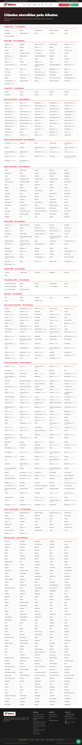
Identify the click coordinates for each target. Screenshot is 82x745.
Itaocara (51, 420)
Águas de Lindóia (68, 541)
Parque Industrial (69, 251)
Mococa (6, 631)
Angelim (21, 297)
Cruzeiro (7, 582)
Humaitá (54, 414)
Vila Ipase (38, 135)
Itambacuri (52, 187)
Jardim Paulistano (23, 617)
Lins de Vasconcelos (41, 431)
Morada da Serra (69, 120)
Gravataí (51, 323)
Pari (50, 640)
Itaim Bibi (51, 599)
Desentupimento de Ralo (38, 716)
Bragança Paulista (9, 561)
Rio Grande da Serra (68, 660)
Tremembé (52, 689)
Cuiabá (21, 108)
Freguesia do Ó (67, 588)
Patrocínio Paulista (24, 643)
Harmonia (37, 326)
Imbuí (8, 58)
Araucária (7, 228)
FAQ (46, 4)
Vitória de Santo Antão (24, 289)
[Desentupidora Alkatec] (10, 5)
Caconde (51, 564)
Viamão (36, 358)
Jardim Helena (67, 614)
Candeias (7, 53)
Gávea (9, 414)
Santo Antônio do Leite (40, 208)
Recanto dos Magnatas (10, 257)
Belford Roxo (37, 376)
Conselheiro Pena (38, 179)
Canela (51, 311)
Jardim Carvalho (26, 329)
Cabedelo (7, 272)
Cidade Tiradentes (9, 579)
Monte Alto (22, 634)
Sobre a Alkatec (52, 714)
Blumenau (22, 515)
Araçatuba (52, 547)
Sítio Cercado (9, 261)
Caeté (6, 176)
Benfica (54, 376)
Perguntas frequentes (53, 720)
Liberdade (52, 622)
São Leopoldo (38, 355)
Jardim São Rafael (40, 243)
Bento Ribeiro (70, 376)
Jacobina (22, 61)
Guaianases (22, 590)
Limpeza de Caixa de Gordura (39, 725)
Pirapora (66, 202)
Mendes (51, 437)
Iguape (21, 596)
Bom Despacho (53, 173)
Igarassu (36, 283)
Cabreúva (7, 564)
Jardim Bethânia (11, 329)
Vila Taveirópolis (25, 161)
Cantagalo (37, 386)
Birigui (6, 558)
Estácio (24, 407)
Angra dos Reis (8, 370)
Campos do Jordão (24, 570)
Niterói (9, 339)
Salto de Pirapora (53, 663)
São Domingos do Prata (25, 211)
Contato (50, 4)
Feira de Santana (23, 56)
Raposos (37, 205)
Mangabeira (52, 272)
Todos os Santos (69, 493)
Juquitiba (51, 620)
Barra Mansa (52, 373)
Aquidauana (22, 143)
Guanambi (52, 56)
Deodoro (54, 399)
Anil (23, 370)
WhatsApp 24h (70, 716)
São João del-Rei (53, 211)
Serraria (66, 33)
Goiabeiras (68, 108)
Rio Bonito (66, 468)
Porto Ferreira (53, 655)
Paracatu (37, 199)
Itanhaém (7, 602)
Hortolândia (37, 593)
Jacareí (66, 608)
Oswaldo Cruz (70, 445)
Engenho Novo (70, 402)
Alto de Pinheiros (38, 544)
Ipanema (39, 417)
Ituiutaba (7, 190)
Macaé (51, 430)
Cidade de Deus (25, 393)
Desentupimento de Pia (38, 714)
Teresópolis (10, 358)
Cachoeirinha (7, 311)
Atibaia (6, 553)
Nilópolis (66, 442)
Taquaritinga (52, 687)
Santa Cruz (24, 129)
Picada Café (37, 343)
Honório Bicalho (67, 181)
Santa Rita (66, 272)
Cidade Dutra (52, 576)
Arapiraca (7, 30)
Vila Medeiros (52, 701)
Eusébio (36, 91)
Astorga (21, 228)
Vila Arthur (23, 135)
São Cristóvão (11, 485)
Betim (21, 173)
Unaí (36, 216)
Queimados (7, 463)
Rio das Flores (38, 472)
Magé (21, 434)
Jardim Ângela (38, 614)
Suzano (21, 687)
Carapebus (52, 386)
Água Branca (37, 541)
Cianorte (7, 236)
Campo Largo (67, 230)
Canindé (6, 91)
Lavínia (21, 622)
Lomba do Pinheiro (55, 332)
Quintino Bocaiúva (25, 464)
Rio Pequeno (7, 663)
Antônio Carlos (23, 170)
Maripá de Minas (53, 193)
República (7, 660)
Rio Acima (66, 205)
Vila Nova (24, 533)
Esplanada (37, 297)
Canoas (66, 311)
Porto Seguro (8, 72)
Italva (21, 420)
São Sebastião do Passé (69, 77)
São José (22, 530)
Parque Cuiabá (54, 123)
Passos (66, 199)
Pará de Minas (53, 199)
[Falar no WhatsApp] (78, 742)
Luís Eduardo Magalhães (55, 64)
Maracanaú (66, 91)
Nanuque (37, 196)
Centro (8, 105)
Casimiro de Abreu (39, 389)
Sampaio (39, 475)
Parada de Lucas (40, 448)
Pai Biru (23, 251)
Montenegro (37, 336)
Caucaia (21, 91)
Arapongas (66, 225)
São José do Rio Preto (54, 675)
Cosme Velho (70, 396)
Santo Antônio (25, 75)
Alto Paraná (37, 225)
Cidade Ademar (38, 576)
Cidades (34, 4)
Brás (21, 561)
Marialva (51, 248)
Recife (65, 286)
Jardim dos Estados (26, 120)
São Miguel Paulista (68, 678)
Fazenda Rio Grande (24, 241)
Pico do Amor (39, 126)
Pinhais (21, 254)
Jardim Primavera (25, 117)
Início (24, 4)
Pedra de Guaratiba (55, 453)
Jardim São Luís (38, 617)
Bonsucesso (40, 380)
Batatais (66, 553)
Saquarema (52, 478)
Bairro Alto (54, 228)
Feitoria (54, 320)
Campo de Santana (41, 233)
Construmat (54, 105)
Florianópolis (37, 518)
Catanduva (7, 576)
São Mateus (54, 132)
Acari (24, 366)
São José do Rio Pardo (40, 675)
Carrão (51, 573)
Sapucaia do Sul (67, 352)
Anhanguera (22, 547)
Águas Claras (10, 83)
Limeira (6, 625)
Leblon (9, 430)
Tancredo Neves (10, 80)
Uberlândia (7, 216)
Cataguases (67, 176)
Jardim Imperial (55, 111)
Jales (51, 611)
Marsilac (21, 628)
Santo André (67, 669)
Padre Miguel (11, 447)
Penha (68, 452)
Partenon (24, 343)
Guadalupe (40, 411)
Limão (65, 622)
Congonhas (7, 179)
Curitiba (66, 236)
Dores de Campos (9, 181)
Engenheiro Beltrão (9, 241)
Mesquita (66, 437)
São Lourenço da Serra (10, 678)
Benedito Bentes (38, 30)
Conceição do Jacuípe (25, 53)
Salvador (66, 72)
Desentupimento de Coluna (39, 729)
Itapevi (51, 602)
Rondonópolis (8, 129)
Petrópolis (22, 456)
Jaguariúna (37, 611)
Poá (6, 655)
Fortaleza (52, 91)
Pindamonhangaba (39, 649)
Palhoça (51, 524)
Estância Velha (8, 320)
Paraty (51, 447)
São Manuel (37, 678)
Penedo (36, 33)
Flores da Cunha (68, 320)
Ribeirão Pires (23, 660)
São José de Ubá (68, 485)
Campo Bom (37, 311)
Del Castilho (40, 399)
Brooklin (51, 561)
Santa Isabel (54, 129)
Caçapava (22, 564)
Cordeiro (37, 396)
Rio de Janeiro (67, 472)
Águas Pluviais (36, 731)
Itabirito (21, 187)
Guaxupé (37, 181)
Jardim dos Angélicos (11, 152)
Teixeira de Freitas (24, 80)
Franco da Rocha (53, 588)
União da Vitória (53, 261)
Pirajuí (21, 652)
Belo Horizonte (8, 173)
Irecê (21, 58)
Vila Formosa (7, 698)
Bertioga (66, 555)
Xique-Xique (67, 80)
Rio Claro (7, 472)
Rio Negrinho (37, 527)
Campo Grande (53, 143)
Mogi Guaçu (52, 631)
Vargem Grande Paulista (10, 695)
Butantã (66, 561)
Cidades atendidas (53, 716)
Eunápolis (66, 53)
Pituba (67, 69)
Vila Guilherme (23, 698)
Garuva (51, 518)
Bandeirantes (39, 103)
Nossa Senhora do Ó (9, 637)
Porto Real (37, 459)
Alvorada (7, 308)
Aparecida (37, 547)
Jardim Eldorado (10, 111)
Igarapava (7, 596)
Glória (9, 411)
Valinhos (51, 692)
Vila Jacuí (37, 698)
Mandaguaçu (22, 248)
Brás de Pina (70, 380)
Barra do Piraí (23, 376)
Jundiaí (36, 620)
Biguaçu (6, 515)
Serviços (29, 4)
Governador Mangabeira (40, 56)
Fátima (9, 323)
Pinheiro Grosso (53, 202)
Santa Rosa (9, 132)
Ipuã (36, 599)
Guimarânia (52, 181)
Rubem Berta (25, 352)
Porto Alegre (67, 343)
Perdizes (51, 646)
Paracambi (22, 447)
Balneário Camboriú (39, 512)
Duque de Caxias (55, 108)
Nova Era (51, 196)
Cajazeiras (39, 50)
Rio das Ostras (53, 472)
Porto (52, 126)
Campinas (37, 567)
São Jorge (24, 355)
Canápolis (37, 176)
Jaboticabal (37, 608)
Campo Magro (8, 233)
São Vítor (7, 214)
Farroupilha (37, 320)
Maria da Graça (26, 437)
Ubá (21, 216)
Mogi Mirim (66, 631)
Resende (22, 468)
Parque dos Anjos (10, 344)
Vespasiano (67, 216)
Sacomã (21, 663)
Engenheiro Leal (40, 403)
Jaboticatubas (23, 190)
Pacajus (21, 94)
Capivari (6, 573)
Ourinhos (7, 640)
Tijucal (67, 132)
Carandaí (51, 176)
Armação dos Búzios (9, 373)
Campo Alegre (67, 515)
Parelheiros (37, 640)
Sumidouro (52, 482)
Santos (21, 672)
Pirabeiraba (68, 524)
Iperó (6, 599)
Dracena (6, 585)
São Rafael (69, 355)
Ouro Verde (39, 123)
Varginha (51, 216)
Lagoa (24, 427)
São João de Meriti (39, 488)
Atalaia (21, 30)
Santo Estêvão (53, 75)
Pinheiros (10, 156)
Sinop (21, 132)
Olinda (21, 286)
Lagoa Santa (7, 193)
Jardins (51, 617)
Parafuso (9, 69)
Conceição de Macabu (10, 396)
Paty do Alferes (8, 452)
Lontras (36, 524)
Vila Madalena (67, 698)
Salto (65, 663)
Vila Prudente (8, 704)
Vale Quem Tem (38, 300)
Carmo (6, 389)
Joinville (21, 524)
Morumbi (66, 634)
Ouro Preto (22, 199)
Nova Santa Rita (53, 339)
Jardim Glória (39, 111)
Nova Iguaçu (37, 445)
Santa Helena (39, 129)
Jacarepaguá (25, 423)
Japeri (36, 423)
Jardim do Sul (55, 329)
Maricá (36, 437)
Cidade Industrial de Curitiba (26, 237)
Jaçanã (51, 608)
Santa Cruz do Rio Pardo (40, 666)
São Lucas (22, 678)
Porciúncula (22, 459)
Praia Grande (67, 655)
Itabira (65, 184)
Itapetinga (66, 58)
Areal (65, 370)
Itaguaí (6, 420)
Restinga (39, 348)
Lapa (54, 427)
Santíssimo (25, 478)
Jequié (51, 61)
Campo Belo (22, 176)
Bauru (6, 555)
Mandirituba (37, 248)
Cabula (67, 47)
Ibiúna (65, 593)
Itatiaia (6, 423)
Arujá (51, 550)
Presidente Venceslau (24, 657)
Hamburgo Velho (26, 326)
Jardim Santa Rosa (40, 117)
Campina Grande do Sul (40, 230)
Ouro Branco (7, 199)
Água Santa (69, 504)
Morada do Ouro (10, 123)
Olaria (68, 151)
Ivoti (65, 326)
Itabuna (36, 58)
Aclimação (7, 541)
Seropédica (22, 482)
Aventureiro (9, 512)
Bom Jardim (7, 380)
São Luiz (7, 300)
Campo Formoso (68, 50)
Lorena (36, 625)
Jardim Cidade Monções (25, 244)
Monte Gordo (69, 64)
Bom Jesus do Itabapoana (25, 380)
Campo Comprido (55, 230)
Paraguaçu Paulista (24, 640)
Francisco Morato (38, 588)
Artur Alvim (37, 550)
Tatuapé (66, 687)
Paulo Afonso (38, 69)
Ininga (51, 297)
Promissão (37, 657)
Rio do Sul (52, 527)
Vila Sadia (53, 135)
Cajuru (8, 230)
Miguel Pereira (8, 442)
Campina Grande (23, 272)
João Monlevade (38, 190)
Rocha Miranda (26, 475)
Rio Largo (52, 33)
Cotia (51, 579)
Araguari (36, 170)
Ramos (54, 463)
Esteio (65, 317)
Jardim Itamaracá (40, 148)
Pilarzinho (9, 254)
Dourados (22, 147)
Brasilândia (37, 561)
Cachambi (25, 383)
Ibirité (6, 184)
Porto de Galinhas (53, 286)
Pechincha (40, 452)
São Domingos (8, 675)
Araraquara (66, 547)
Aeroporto (9, 225)
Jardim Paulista (69, 114)
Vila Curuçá (66, 695)
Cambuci (51, 383)
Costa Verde (68, 105)
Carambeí (52, 233)
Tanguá (6, 493)
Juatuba (51, 190)
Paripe (23, 69)
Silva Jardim (37, 482)
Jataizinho (52, 243)
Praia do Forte (40, 72)
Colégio (54, 392)
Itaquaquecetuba (23, 605)
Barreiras (22, 47)
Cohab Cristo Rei (25, 105)
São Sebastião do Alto (69, 488)
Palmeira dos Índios (24, 33)
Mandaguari (7, 248)
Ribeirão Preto (38, 660)
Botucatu (66, 558)
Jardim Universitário (55, 117)
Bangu (39, 373)
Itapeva (36, 602)
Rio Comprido (26, 472)
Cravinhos (66, 579)
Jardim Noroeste (55, 148)
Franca (21, 588)
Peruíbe (66, 646)
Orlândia (51, 637)
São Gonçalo (52, 485)
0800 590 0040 (65, 4)
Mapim (38, 120)
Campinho (69, 383)
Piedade (39, 456)
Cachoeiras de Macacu (40, 383)
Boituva (36, 558)
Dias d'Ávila (52, 53)
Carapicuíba (37, 573)
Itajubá (36, 187)
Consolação (22, 579)
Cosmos (9, 399)
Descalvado (52, 582)
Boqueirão (68, 228)
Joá (8, 427)
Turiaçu (39, 497)
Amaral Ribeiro (25, 308)
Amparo (66, 544)
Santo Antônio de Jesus (40, 75)
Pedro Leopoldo (38, 202)
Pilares (54, 456)
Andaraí (69, 366)
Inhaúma (9, 417)
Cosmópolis (37, 579)
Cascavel (66, 233)
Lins (21, 625)
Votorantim (52, 704)
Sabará (6, 208)
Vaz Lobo (40, 500)
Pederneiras (52, 643)
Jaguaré (21, 611)
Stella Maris (39, 77)
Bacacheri (39, 228)
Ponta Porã (22, 156)
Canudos (9, 314)
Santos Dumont (53, 208)
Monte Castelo (41, 151)
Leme (24, 430)
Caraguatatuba (23, 573)
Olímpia (36, 637)
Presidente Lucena (24, 348)
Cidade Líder (67, 576)
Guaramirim (22, 521)
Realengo (69, 463)
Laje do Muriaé (38, 427)
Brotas (38, 47)
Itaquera (36, 605)
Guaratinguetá (53, 590)
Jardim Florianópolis (26, 111)
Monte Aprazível (38, 634)
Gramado (37, 323)
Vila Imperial (55, 358)
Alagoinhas (22, 44)
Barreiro (66, 170)
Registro (66, 657)
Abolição (10, 366)
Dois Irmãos (37, 317)
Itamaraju (52, 58)
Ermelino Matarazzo (54, 585)
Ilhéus (65, 56)
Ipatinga (51, 184)
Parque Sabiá (69, 123)
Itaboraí (66, 417)
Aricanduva (22, 550)
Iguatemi (36, 596)
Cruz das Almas (38, 53)
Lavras (21, 193)
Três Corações (53, 214)
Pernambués (54, 69)
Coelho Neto (40, 392)
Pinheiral (66, 456)
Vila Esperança (69, 261)
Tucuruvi (6, 692)
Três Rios (22, 497)
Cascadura (25, 389)
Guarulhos (7, 593)
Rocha (9, 475)
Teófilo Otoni (37, 214)
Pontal (23, 527)
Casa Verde (67, 573)
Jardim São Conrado (70, 148)
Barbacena (52, 170)
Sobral (65, 94)
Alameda (8, 103)
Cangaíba (52, 570)
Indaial (36, 521)
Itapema (66, 521)
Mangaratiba (37, 434)
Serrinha (6, 77)
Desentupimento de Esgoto (39, 723)
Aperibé (36, 370)
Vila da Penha (26, 504)
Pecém (51, 94)
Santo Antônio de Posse (10, 672)
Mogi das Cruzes (38, 631)
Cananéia (37, 570)
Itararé (51, 605)
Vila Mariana (22, 701)
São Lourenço (67, 211)
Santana (36, 669)
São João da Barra (24, 488)
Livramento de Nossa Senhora (39, 65)
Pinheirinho (39, 254)
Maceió (66, 30)
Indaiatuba (66, 596)
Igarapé (21, 184)
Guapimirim (52, 411)
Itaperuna (66, 420)
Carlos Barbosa (38, 314)
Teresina (22, 300)
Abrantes (9, 44)
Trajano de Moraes (9, 497)
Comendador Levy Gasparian (68, 393)
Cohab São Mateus (40, 105)
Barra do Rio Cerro (55, 512)
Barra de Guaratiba (10, 377)
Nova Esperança (8, 251)
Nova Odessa (23, 637)
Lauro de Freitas (23, 64)
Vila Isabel (10, 504)
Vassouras (22, 500)
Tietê (36, 689)
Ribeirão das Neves (54, 205)
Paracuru (37, 94)
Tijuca (54, 493)
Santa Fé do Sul (53, 666)
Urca (54, 497)
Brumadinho (67, 173)
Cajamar (6, 567)
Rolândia (21, 257)
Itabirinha (7, 187)
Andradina (7, 547)
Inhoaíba (24, 417)
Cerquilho (22, 576)
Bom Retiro (52, 558)
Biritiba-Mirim (22, 558)
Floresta (23, 518)
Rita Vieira (40, 156)
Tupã (21, 692)
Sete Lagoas (7, 211)
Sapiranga (52, 352)
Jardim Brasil (9, 243)
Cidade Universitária (54, 30)
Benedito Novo (67, 512)
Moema (21, 631)
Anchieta (54, 366)
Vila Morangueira (10, 264)
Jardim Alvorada (69, 241)
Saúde (6, 684)
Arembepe (68, 44)
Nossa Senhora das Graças (26, 340)
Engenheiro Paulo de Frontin (56, 402)
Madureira (10, 434)
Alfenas (6, 170)
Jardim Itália (9, 114)
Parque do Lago (10, 126)
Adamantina (22, 541)
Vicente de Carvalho (55, 501)
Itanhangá (40, 420)
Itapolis (6, 605)
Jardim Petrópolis (10, 117)
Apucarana (52, 225)
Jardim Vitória (69, 117)
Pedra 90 (23, 126)
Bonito (36, 143)
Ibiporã (36, 241)
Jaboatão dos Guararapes (10, 286)
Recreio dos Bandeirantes (10, 469)
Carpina (21, 283)
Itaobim (66, 187)
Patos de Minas (8, 202)
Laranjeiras (69, 427)
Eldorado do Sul (53, 317)
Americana (52, 544)
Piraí (6, 459)
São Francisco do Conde (55, 77)
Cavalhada (54, 314)
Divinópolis (66, 179)
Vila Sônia (22, 704)
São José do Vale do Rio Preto (10, 489)
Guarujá (66, 590)
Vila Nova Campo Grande (69, 157)
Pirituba (66, 652)
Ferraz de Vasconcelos (10, 588)
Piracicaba (66, 649)
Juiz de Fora (67, 190)
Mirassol (66, 628)
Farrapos (24, 320)
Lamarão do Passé (11, 64)
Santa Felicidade (40, 257)
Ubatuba (8, 533)
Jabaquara (22, 608)
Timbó (65, 530)
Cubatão (21, 582)
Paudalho (37, 286)
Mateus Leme (67, 193)
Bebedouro (22, 555)
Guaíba (6, 326)
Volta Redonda (53, 504)
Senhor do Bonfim (68, 75)
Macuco (66, 430)
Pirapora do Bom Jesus (40, 652)
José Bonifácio (8, 620)
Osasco (66, 637)
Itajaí (51, 521)
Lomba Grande (40, 331)
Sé (20, 684)
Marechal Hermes (10, 438)
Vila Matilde (37, 701)
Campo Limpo (8, 570)
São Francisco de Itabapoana (41, 485)
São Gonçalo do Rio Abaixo (41, 211)
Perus (6, 649)
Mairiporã (52, 625)
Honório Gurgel (41, 414)
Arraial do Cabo (23, 373)
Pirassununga (52, 652)
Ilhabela (51, 596)
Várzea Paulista (23, 695)
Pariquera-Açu (67, 640)
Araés (23, 103)
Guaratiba (69, 411)
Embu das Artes (23, 585)
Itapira (65, 602)
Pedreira (66, 643)
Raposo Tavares (53, 657)
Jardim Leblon (24, 114)
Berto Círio (69, 308)
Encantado (25, 402)
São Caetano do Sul (54, 672)
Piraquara (52, 254)
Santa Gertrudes (68, 666)
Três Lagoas (52, 156)
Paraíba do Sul (67, 447)
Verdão (8, 135)
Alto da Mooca (23, 544)
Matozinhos (7, 196)
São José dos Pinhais (69, 257)
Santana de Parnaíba (24, 669)
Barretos (36, 553)
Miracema (22, 442)
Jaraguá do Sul (8, 524)
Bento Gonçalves (53, 308)
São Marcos (52, 355)
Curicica (24, 399)
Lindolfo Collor (8, 331)
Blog (39, 4)
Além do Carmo (40, 44)
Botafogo (55, 380)
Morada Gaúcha (56, 336)
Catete (54, 389)
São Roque (22, 681)
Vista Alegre (40, 504)
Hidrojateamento (36, 733)
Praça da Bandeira (55, 460)
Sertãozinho (37, 684)
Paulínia (36, 643)
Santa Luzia (22, 208)
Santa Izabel (68, 129)
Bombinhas (37, 515)
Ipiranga (21, 599)
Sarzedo (66, 208)
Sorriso (36, 132)
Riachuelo (40, 468)
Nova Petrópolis (38, 339)
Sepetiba (10, 482)
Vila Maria (7, 701)
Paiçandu (37, 251)
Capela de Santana (24, 314)
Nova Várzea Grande (26, 123)
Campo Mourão (23, 233)
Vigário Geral (70, 500)
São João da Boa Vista (25, 675)
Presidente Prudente (9, 657)
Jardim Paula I (39, 114)
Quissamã (37, 463)
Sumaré (6, 687)
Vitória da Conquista (54, 80)
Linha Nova (22, 331)
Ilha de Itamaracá (53, 283)
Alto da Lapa (7, 544)
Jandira (66, 611)
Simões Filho (22, 77)
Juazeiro (66, 61)
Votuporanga (67, 704)
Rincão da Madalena (55, 348)
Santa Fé (39, 352)
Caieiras (66, 564)
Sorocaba (66, 684)
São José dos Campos (69, 675)
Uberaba (66, 214)
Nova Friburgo (23, 445)
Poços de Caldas (23, 205)
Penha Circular (11, 456)
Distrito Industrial (26, 317)
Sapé (6, 275)
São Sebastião (38, 681)
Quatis (65, 459)
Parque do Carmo (9, 643)
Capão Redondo (68, 570)
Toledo (21, 261)
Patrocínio (22, 202)
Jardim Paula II (54, 114)
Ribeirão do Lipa (69, 126)
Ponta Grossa (67, 254)
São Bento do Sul (68, 527)
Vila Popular (10, 160)
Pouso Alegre (8, 205)
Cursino (36, 582)
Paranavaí (52, 251)
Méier (39, 442)
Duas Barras (67, 399)
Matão (36, 628)
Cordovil (54, 396)
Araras (6, 550)
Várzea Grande (67, 135)
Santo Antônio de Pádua (10, 478)
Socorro (51, 684)
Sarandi (51, 257)
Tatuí (6, 689)
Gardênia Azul (70, 407)
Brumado (51, 47)
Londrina (66, 243)
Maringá (66, 248)
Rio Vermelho (54, 72)
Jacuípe (38, 61)
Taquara (24, 493)
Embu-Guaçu (37, 585)
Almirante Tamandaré (24, 225)
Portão (6, 348)
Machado (37, 193)
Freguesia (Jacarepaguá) (56, 408)
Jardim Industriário (70, 111)
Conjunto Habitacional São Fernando (55, 237)
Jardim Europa (53, 614)
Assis (65, 550)
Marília (6, 628)
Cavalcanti (69, 389)
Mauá (51, 628)
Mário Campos (23, 196)
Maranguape (7, 94)
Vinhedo (36, 704)
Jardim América (54, 424)
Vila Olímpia (66, 701)
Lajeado (66, 329)
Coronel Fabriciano (54, 179)
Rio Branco (69, 348)
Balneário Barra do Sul (24, 512)
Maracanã (69, 434)
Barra (8, 47)
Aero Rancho (11, 143)
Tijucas (51, 530)
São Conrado (70, 482)
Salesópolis (37, 663)
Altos (6, 297)
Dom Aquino (39, 108)
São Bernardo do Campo (40, 672)
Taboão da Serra (38, 687)
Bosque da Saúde (70, 103)
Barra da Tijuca (70, 373)
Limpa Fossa (35, 727)
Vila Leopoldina (53, 698)
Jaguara (6, 611)
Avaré (21, 553)
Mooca (51, 634)
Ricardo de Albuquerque (56, 469)
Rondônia (9, 352)
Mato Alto (9, 336)
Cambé (21, 230)
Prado (21, 72)
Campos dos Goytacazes (25, 386)
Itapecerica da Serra (24, 602)
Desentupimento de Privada (39, 721)
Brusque (51, 515)
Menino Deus (25, 336)
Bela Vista (39, 308)
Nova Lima (55, 151)
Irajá (53, 417)
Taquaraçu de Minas (24, 214)
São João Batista (38, 530)
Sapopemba (67, 681)
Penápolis (22, 646)
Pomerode (7, 527)
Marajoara (53, 120)
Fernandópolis (67, 585)
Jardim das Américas (11, 120)
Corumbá (7, 147)
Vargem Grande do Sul (69, 692)
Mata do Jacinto (25, 152)
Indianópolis (37, 184)
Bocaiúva (37, 173)
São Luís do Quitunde (9, 36)
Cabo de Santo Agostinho (10, 283)
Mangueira (55, 434)
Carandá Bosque (69, 144)
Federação (9, 56)
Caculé (6, 50)
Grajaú (24, 411)
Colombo (37, 236)
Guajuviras (69, 323)
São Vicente (52, 681)
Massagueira (7, 33)
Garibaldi (22, 323)
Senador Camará (69, 479)
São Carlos (66, 672)
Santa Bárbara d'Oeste (10, 666)
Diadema (66, 582)
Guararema (37, 590)
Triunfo (21, 358)
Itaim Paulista (67, 599)
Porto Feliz (37, 655)
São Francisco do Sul (9, 530)
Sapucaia (37, 478)
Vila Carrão (52, 695)
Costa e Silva (9, 518)
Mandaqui (66, 625)
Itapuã (8, 61)
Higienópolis (25, 414)
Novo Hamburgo (68, 339)
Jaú (65, 617)
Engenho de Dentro (10, 408)
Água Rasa (52, 541)
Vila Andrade (37, 695)
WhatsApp (75, 4)
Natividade (52, 442)
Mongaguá (7, 634)
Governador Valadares (24, 181)
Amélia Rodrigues (53, 44)
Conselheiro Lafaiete (24, 179)
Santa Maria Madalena (69, 475)
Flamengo (40, 407)
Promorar (66, 297)
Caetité (21, 50)
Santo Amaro (7, 75)
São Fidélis (22, 485)
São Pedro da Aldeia (54, 488)
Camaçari (52, 50)
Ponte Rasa (22, 655)
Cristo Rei (8, 108)
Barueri (51, 553)
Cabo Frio (7, 383)
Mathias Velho (70, 331)
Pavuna (24, 452)
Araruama (52, 370)
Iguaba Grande (67, 414)
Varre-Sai (7, 500)
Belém (51, 555)
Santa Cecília (22, 666)
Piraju (6, 652)
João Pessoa (37, 272)
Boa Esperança (55, 103)
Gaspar (66, 518)
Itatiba (65, 605)
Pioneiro (54, 343)
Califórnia (24, 311)
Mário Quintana (70, 336)
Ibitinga (51, 593)
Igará (53, 326)
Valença (36, 80)
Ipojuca (66, 283)
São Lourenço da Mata (10, 289)
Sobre (42, 4)
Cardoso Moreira (68, 386)
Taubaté (21, 689)
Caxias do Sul (67, 314)
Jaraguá (6, 614)
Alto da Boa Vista (40, 367)
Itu (5, 608)
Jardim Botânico (69, 424)
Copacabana (25, 396)
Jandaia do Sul (53, 241)
